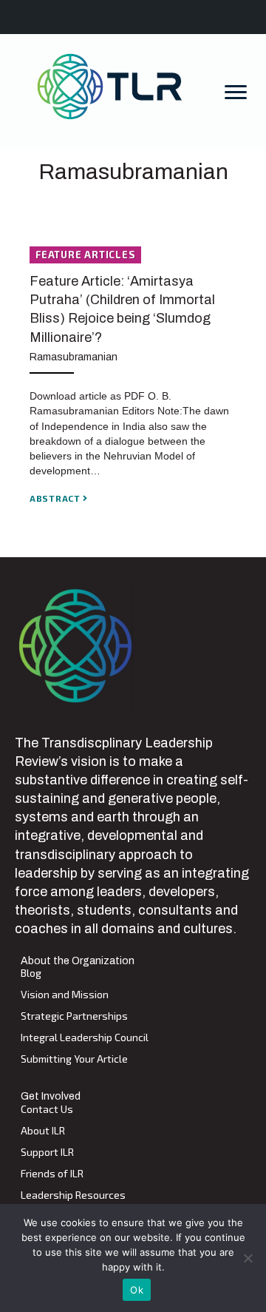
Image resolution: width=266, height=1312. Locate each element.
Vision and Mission (65, 994)
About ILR (43, 1131)
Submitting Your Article (74, 1059)
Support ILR (47, 1152)
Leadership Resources (73, 1195)
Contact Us (47, 1109)
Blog (31, 973)
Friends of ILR (52, 1174)
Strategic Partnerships (74, 1016)
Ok (136, 1290)
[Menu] (236, 92)
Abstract (56, 498)
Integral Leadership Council (85, 1037)
